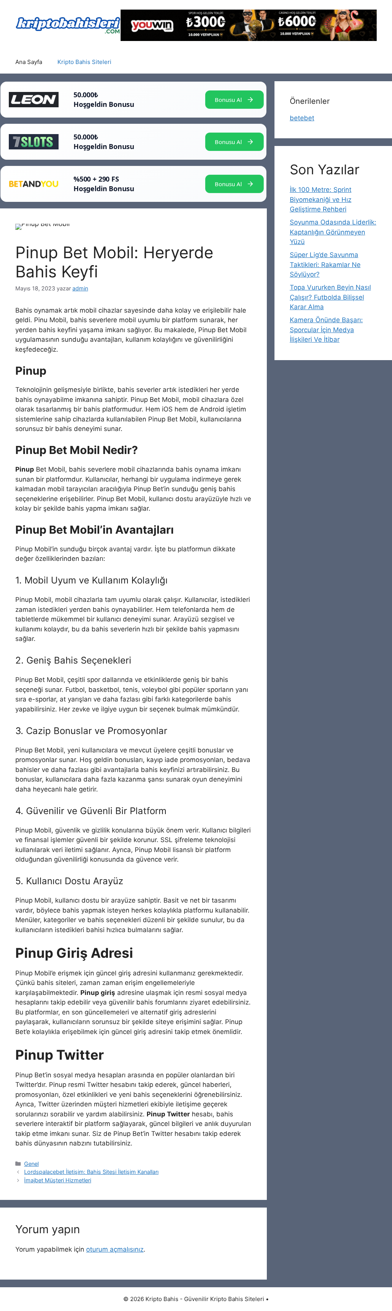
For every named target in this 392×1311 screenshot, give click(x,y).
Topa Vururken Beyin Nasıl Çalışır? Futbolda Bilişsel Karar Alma (330, 297)
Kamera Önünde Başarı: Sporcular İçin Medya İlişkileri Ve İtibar (326, 329)
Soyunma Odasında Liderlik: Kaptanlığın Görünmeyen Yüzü (333, 232)
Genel (31, 1163)
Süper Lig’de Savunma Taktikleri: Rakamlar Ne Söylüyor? (325, 264)
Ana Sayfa (28, 62)
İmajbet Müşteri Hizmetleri (57, 1180)
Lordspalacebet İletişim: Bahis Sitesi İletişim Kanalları (91, 1171)
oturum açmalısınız (115, 1249)
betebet (302, 118)
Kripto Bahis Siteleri (84, 62)
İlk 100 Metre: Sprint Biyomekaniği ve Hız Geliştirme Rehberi (320, 199)
